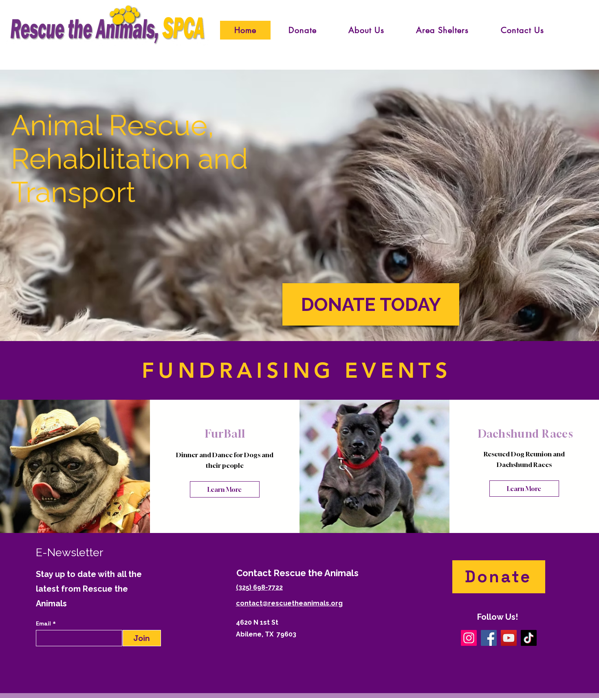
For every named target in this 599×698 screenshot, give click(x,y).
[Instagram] (469, 638)
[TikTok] (529, 638)
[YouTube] (509, 638)
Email (44, 623)
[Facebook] (489, 638)
